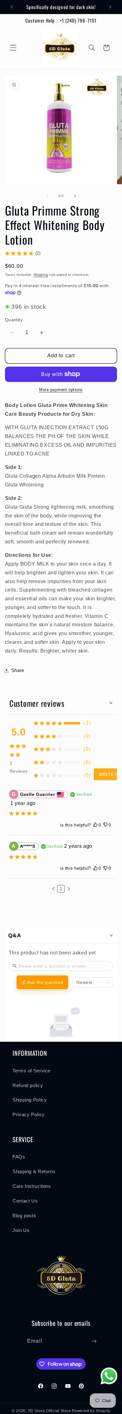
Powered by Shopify (91, 1411)
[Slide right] (75, 196)
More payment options (61, 390)
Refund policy (28, 1085)
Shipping (40, 275)
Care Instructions (32, 1186)
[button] (13, 48)
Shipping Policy (30, 1099)
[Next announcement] (110, 7)
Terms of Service (31, 1070)
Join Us (21, 1230)
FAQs (19, 1156)
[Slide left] (47, 196)
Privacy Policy (29, 1114)
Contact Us (25, 1200)
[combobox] (93, 982)
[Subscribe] (94, 1341)
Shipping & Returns (34, 1171)
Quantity (14, 320)
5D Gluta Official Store (49, 1411)
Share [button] (17, 670)
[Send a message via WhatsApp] (109, 1376)
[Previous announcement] (12, 7)
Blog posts (24, 1215)
